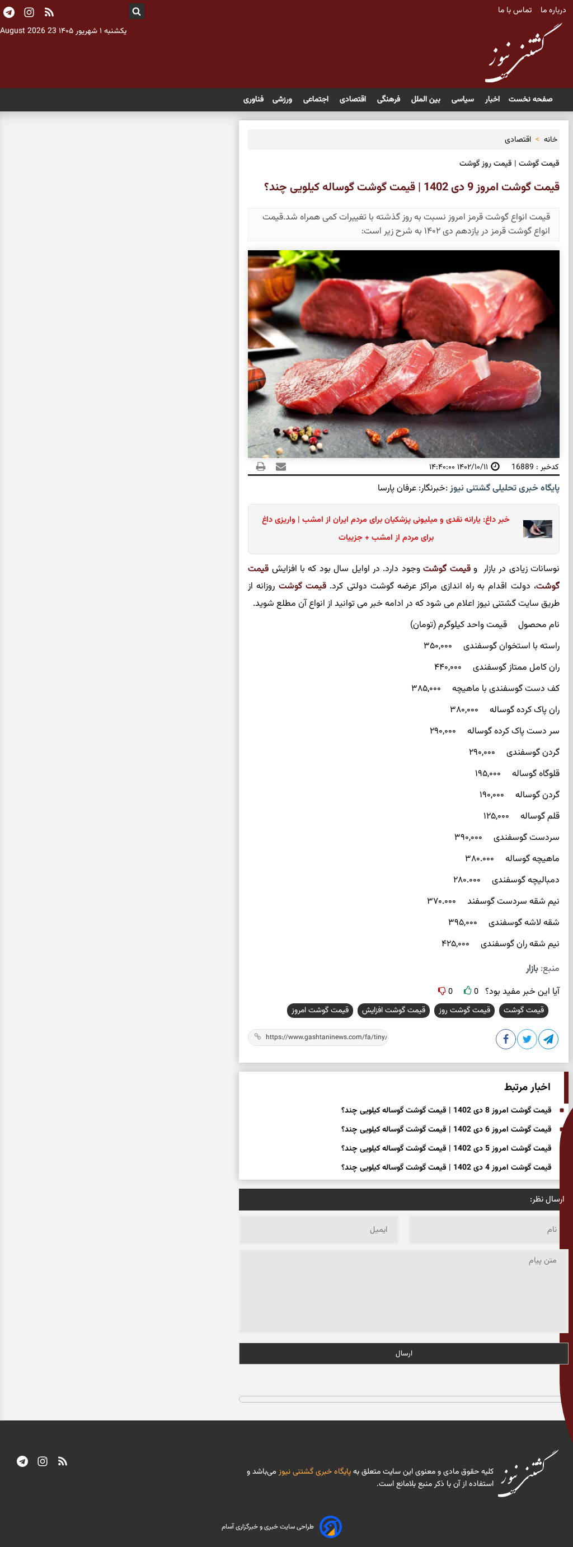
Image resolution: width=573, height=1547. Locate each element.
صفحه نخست (531, 100)
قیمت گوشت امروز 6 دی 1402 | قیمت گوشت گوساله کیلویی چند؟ (446, 1130)
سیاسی (464, 100)
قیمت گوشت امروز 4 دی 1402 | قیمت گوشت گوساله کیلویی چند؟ (446, 1168)
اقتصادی (354, 100)
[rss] (49, 13)
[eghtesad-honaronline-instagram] (42, 1462)
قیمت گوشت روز (464, 1010)
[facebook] (506, 1041)
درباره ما (555, 10)
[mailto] (277, 467)
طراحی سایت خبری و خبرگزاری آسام (268, 1527)
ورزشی (283, 100)
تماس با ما (516, 10)
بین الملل (427, 100)
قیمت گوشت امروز (320, 1010)
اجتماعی (317, 100)
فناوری (253, 100)
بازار (532, 969)
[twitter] (527, 1041)
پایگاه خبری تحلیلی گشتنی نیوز (504, 489)
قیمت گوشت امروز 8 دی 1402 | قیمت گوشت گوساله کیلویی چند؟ (446, 1111)
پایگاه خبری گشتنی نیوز (313, 1472)
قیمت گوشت (446, 569)
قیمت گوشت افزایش (393, 1010)
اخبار (492, 100)
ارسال (404, 1353)
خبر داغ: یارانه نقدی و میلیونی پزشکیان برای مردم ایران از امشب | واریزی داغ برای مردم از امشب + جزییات (386, 528)
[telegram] (22, 1462)
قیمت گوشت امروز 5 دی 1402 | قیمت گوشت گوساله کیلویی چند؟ (446, 1149)
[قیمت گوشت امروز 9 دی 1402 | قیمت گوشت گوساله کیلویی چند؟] (549, 1041)
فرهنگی (389, 100)
